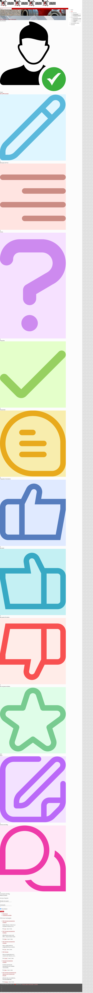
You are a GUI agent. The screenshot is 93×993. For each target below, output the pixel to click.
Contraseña (2, 905)
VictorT (6, 958)
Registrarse (5, 913)
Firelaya (6, 981)
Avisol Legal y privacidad (27, 984)
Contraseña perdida (7, 915)
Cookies (36, 984)
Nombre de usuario (4, 901)
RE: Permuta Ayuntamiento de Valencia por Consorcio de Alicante (9, 974)
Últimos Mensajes (12, 19)
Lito (5, 928)
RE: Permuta (5, 952)
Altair (5, 939)
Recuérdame (4, 908)
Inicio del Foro (3, 19)
